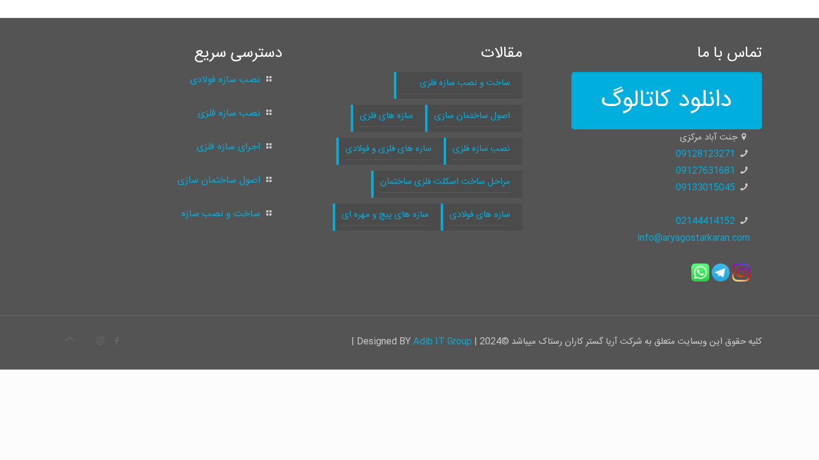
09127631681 (705, 171)
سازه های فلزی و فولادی (388, 148)
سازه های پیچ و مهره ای (385, 214)
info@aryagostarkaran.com (693, 238)
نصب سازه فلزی (481, 148)
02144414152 (705, 221)
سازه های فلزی (386, 115)
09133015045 (705, 187)
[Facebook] (116, 341)
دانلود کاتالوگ (666, 100)
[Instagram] (100, 341)
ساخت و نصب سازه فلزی (456, 82)
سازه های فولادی (480, 214)
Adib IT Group (442, 341)
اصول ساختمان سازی (472, 115)
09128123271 (705, 154)
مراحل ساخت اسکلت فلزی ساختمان (445, 181)
